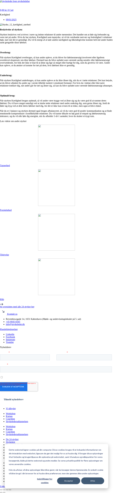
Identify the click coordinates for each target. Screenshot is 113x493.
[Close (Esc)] (10, 489)
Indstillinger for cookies (44, 481)
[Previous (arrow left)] (1, 492)
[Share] (7, 489)
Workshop (10, 413)
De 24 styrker (12, 439)
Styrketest (10, 442)
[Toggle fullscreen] (4, 489)
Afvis (92, 480)
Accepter (68, 480)
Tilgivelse (4, 254)
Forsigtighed (6, 210)
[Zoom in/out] (1, 489)
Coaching (10, 419)
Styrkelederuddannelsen (17, 421)
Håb (2, 299)
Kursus (9, 416)
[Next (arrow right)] (4, 492)
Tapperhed (5, 165)
